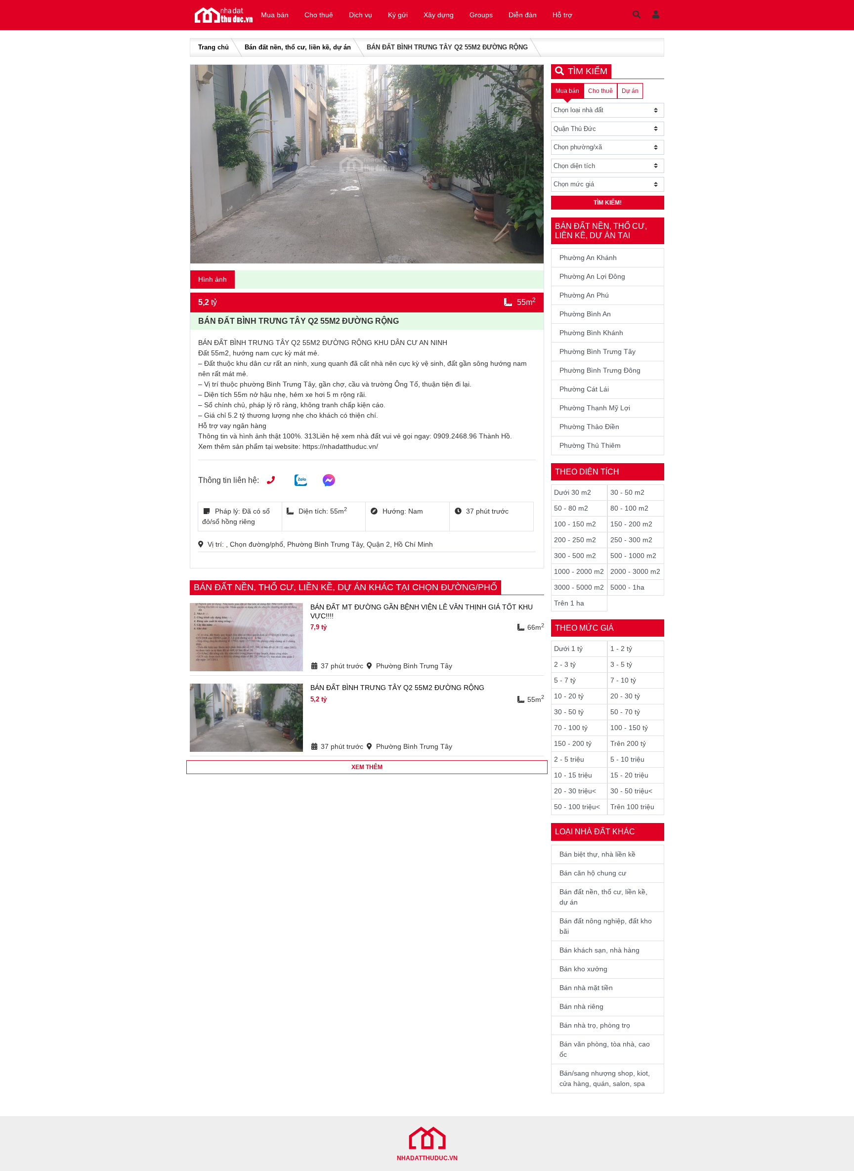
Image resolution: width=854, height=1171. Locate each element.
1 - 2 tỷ (621, 648)
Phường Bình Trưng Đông (599, 370)
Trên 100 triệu (632, 807)
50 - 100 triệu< (577, 807)
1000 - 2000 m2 (579, 571)
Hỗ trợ (562, 15)
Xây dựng (439, 15)
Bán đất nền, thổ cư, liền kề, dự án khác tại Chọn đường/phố (345, 587)
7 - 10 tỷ (623, 680)
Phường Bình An (585, 314)
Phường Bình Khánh (591, 333)
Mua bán (275, 15)
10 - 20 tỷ (569, 696)
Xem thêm (367, 767)
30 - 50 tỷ (569, 712)
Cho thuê (318, 15)
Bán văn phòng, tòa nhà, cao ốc (604, 1049)
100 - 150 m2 (575, 524)
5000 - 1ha (627, 587)
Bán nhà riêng (581, 1006)
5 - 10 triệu (627, 759)
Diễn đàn (523, 15)
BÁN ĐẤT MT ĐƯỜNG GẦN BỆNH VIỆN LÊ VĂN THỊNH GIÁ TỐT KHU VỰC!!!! (421, 611)
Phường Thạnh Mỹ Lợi (594, 408)
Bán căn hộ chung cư (592, 873)
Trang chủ (213, 47)
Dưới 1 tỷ (568, 648)
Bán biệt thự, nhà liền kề (597, 854)
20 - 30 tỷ (625, 696)
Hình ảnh (212, 279)
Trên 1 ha (569, 603)
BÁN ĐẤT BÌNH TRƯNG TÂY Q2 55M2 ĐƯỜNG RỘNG (397, 688)
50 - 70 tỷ (625, 712)
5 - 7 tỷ (565, 680)
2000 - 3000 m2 (635, 571)
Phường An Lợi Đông (592, 276)
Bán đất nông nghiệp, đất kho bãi (605, 926)
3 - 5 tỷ (621, 664)
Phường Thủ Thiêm (590, 445)
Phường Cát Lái (584, 389)
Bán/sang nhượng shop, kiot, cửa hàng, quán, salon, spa (604, 1078)
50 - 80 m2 (571, 508)
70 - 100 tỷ (571, 728)
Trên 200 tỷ (628, 743)
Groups (481, 15)
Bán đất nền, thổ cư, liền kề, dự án (298, 47)
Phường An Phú (584, 295)
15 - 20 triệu (629, 775)
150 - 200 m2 (631, 524)
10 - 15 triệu (573, 775)
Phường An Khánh (588, 257)
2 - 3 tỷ (565, 664)
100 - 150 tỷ (629, 728)
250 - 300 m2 (631, 540)
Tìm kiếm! (608, 202)
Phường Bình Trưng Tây (597, 351)
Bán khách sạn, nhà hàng (599, 950)
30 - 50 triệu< (631, 791)
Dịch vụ (360, 15)
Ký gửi (398, 15)
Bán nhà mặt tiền (586, 988)
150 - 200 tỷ (573, 743)
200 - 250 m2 (575, 540)
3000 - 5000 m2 (579, 587)
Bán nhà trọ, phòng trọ (594, 1025)
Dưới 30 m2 (572, 492)
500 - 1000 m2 (633, 556)
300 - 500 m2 (575, 556)
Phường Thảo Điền (589, 427)
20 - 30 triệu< (575, 791)
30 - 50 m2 (627, 492)
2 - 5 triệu (569, 759)
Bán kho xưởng (583, 969)
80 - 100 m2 (629, 508)
